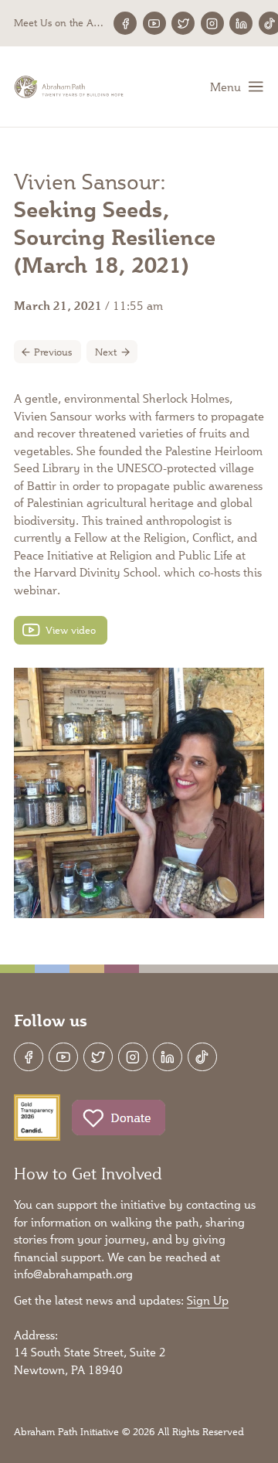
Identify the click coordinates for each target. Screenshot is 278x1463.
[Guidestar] (37, 1117)
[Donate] (118, 1117)
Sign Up (208, 1300)
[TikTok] (202, 1057)
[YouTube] (154, 23)
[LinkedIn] (241, 23)
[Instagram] (212, 23)
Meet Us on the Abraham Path (60, 22)
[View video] (60, 630)
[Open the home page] (70, 87)
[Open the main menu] (237, 86)
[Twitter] (183, 23)
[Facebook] (125, 23)
